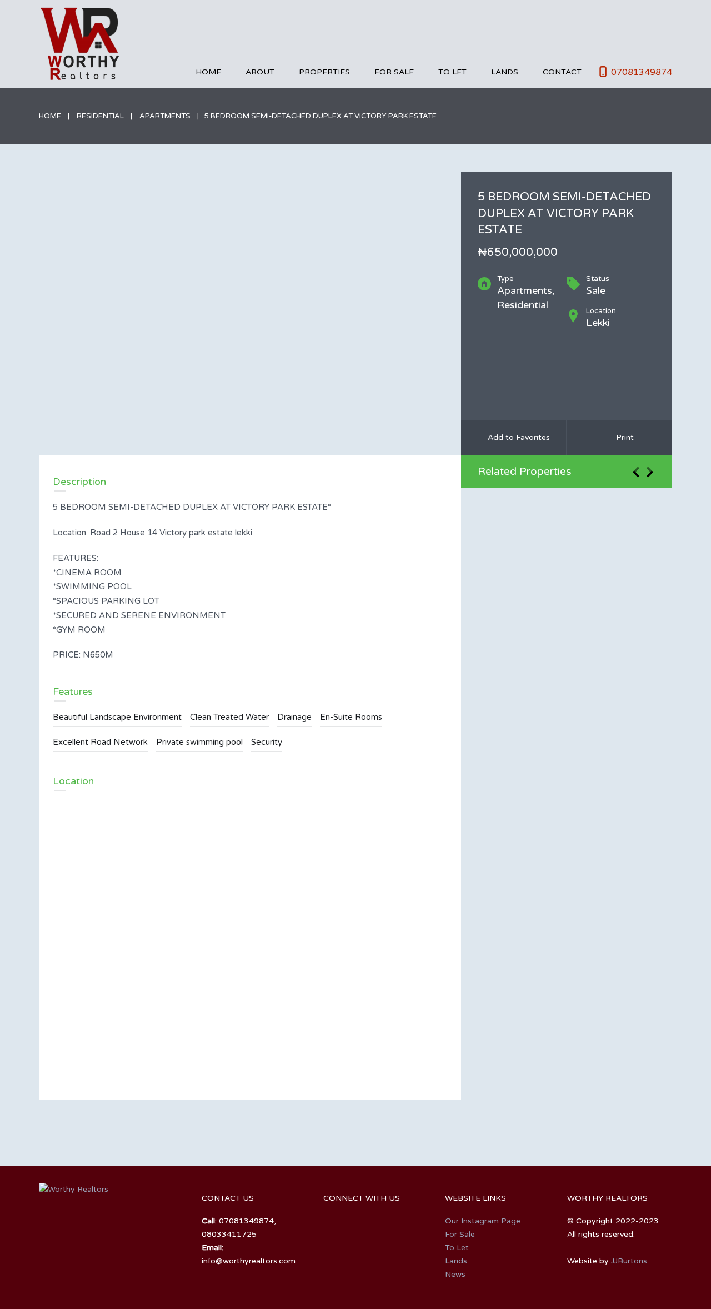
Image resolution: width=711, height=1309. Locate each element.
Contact (562, 72)
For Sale (394, 72)
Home (208, 72)
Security (266, 742)
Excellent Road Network (100, 742)
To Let (452, 72)
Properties (324, 72)
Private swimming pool (199, 742)
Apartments (165, 116)
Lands (504, 72)
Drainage (294, 717)
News (455, 1274)
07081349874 (641, 72)
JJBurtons (629, 1261)
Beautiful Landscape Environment (117, 717)
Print (623, 437)
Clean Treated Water (229, 717)
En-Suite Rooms (351, 717)
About (260, 72)
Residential (100, 116)
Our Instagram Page (482, 1221)
